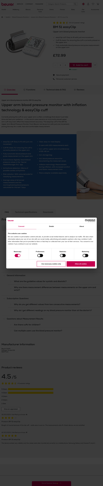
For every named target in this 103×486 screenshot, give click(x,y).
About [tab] (81, 226)
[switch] (40, 255)
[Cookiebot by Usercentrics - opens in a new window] (86, 220)
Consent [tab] (21, 226)
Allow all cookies (81, 264)
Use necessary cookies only (51, 264)
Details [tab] (51, 226)
